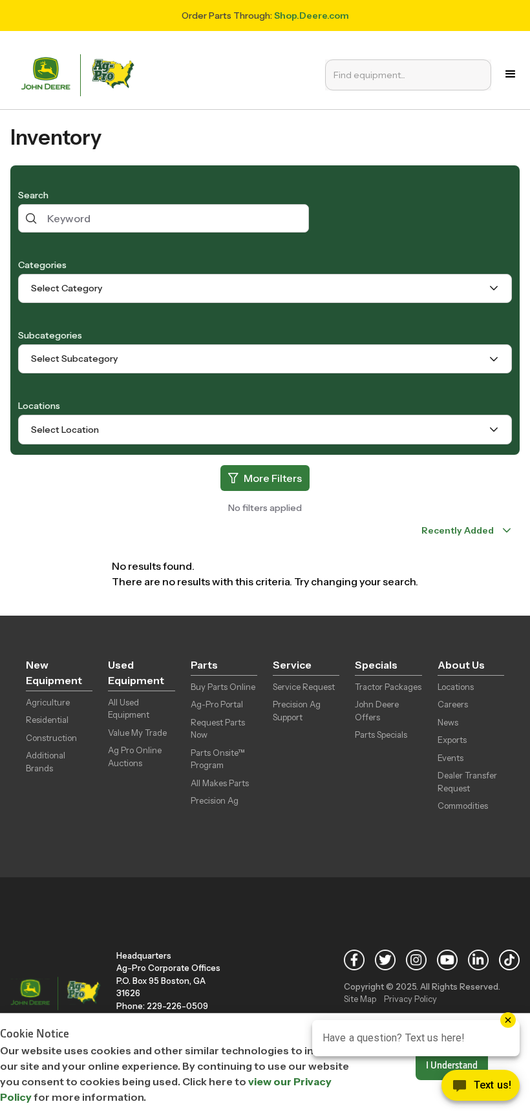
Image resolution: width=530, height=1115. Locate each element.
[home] (80, 74)
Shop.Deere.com (311, 15)
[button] (510, 74)
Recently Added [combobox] (457, 530)
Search (33, 195)
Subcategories (50, 335)
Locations (39, 406)
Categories (42, 265)
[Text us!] (480, 1088)
